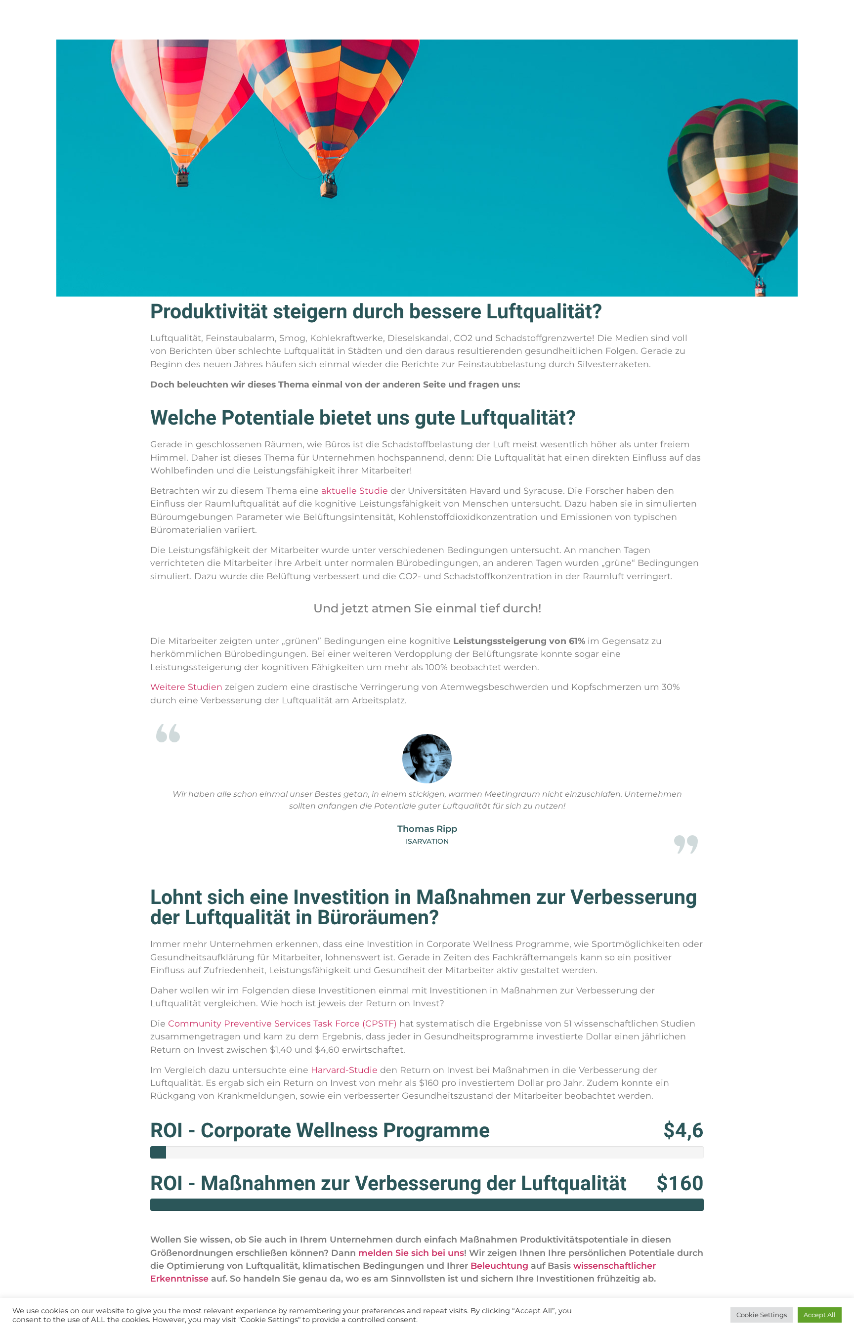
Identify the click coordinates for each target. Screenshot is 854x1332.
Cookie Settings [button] (761, 1315)
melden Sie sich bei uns (411, 1252)
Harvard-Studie (344, 1070)
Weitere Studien (186, 687)
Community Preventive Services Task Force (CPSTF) (282, 1023)
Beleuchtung (499, 1265)
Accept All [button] (820, 1315)
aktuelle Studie (354, 490)
